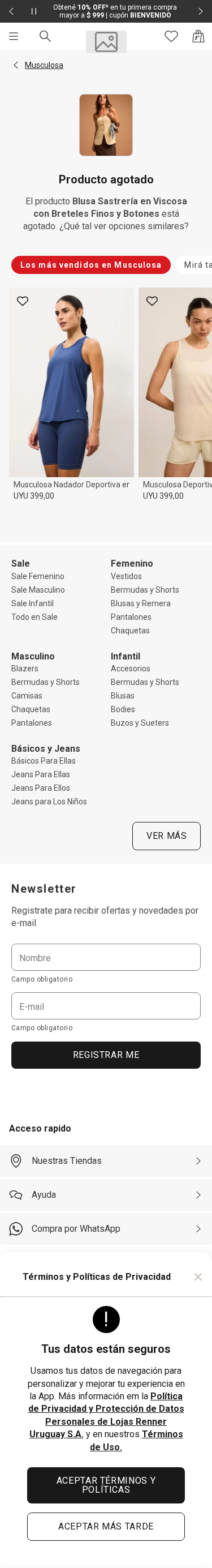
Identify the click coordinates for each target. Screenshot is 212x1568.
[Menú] (13, 36)
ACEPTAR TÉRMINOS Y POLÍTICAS (106, 1485)
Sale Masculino (38, 589)
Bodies (123, 709)
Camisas (26, 695)
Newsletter (44, 889)
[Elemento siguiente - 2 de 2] (200, 11)
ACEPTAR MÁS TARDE (106, 1526)
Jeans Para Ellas (40, 774)
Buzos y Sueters (140, 722)
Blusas (123, 695)
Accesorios (130, 668)
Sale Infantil (32, 603)
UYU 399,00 (34, 495)
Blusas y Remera (141, 603)
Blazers (24, 668)
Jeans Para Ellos (40, 787)
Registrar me (106, 1054)
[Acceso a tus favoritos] (171, 36)
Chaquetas (130, 630)
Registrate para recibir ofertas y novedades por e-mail (104, 916)
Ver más (166, 835)
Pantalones (131, 617)
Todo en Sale (34, 617)
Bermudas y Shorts (145, 589)
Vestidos (126, 576)
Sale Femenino (37, 576)
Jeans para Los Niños (49, 801)
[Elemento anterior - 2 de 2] (11, 11)
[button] (15, 65)
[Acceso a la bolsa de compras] (198, 36)
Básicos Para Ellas (43, 760)
